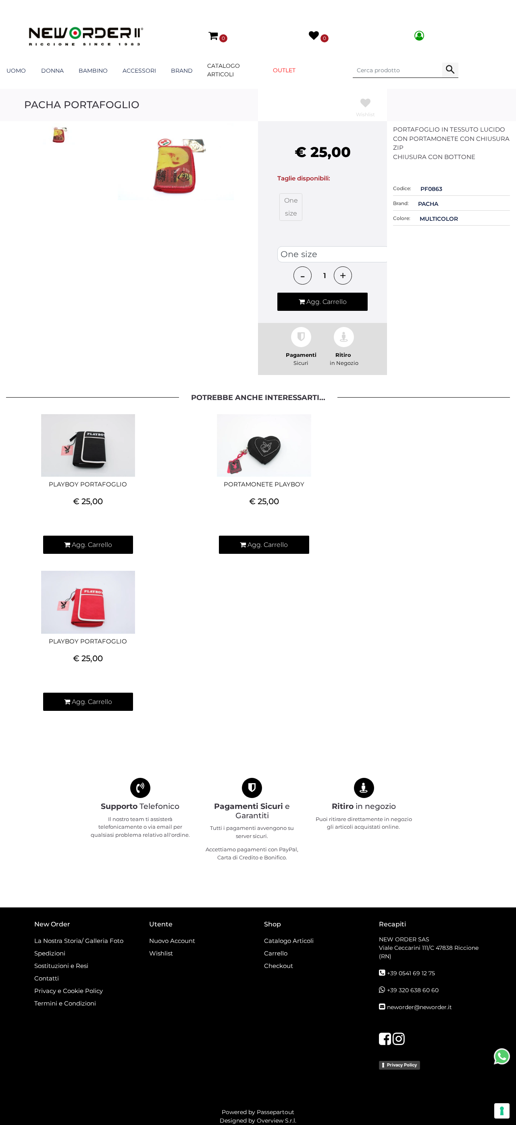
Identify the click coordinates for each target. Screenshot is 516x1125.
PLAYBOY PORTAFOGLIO (88, 484)
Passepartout (275, 1112)
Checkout (278, 966)
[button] (450, 70)
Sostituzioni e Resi (62, 966)
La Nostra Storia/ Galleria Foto (78, 941)
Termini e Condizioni (65, 1003)
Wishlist (161, 953)
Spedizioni (49, 953)
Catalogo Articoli (223, 70)
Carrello (275, 953)
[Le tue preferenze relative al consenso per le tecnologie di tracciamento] (502, 1111)
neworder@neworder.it (419, 1007)
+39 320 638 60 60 (413, 990)
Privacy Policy (402, 1065)
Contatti (46, 978)
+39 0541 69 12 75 (411, 973)
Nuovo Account (172, 941)
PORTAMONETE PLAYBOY (264, 484)
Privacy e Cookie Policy (68, 991)
